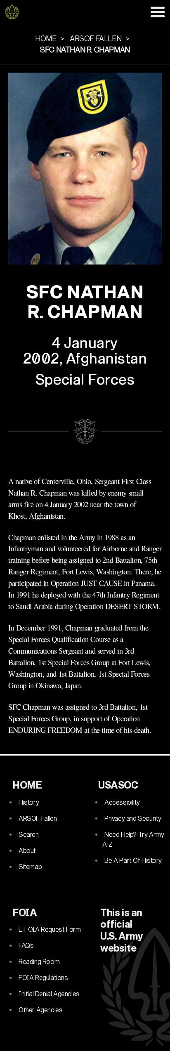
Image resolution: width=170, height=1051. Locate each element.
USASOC (118, 785)
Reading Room (39, 962)
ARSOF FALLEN (95, 38)
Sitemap (30, 867)
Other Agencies (40, 1010)
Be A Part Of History (133, 860)
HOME (27, 785)
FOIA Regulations (43, 978)
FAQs (26, 945)
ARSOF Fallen (38, 818)
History (29, 802)
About (27, 851)
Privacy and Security (132, 818)
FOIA (24, 913)
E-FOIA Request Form (49, 929)
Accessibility (122, 802)
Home (45, 38)
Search (29, 834)
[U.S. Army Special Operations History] (12, 12)
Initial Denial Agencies (49, 994)
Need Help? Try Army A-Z (133, 839)
